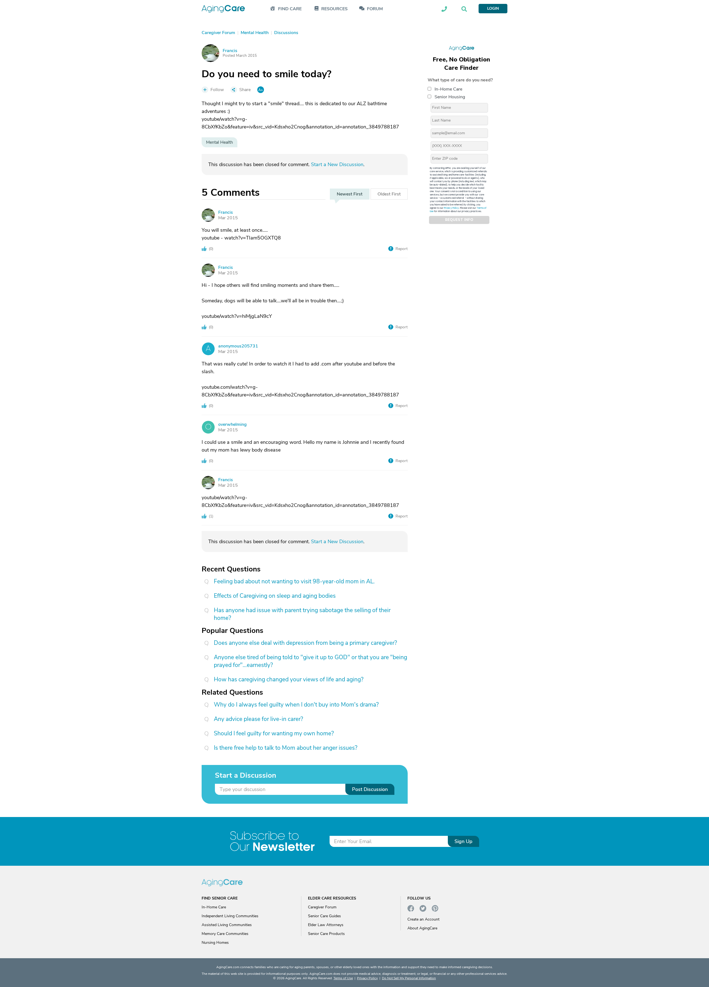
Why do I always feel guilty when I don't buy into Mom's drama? (296, 704)
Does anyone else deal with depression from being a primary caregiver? (305, 643)
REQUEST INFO (459, 219)
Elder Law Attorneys (325, 924)
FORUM (375, 9)
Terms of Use (343, 978)
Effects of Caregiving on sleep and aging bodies (275, 596)
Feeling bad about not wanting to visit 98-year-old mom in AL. (294, 581)
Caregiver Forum (322, 907)
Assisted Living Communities (227, 924)
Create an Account (423, 919)
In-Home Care (448, 89)
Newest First (350, 194)
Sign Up (463, 841)
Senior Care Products (326, 933)
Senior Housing (450, 97)
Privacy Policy (451, 207)
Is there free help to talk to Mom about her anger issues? (285, 748)
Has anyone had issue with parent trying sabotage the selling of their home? (302, 614)
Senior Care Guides (324, 916)
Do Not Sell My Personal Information (409, 978)
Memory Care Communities (225, 933)
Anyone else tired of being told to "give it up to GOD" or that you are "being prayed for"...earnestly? (310, 661)
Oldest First (389, 194)
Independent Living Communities (230, 916)
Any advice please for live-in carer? (258, 719)
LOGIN (493, 8)
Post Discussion (370, 789)
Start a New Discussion (337, 164)
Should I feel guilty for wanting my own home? (274, 733)
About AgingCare (422, 928)
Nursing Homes (215, 942)
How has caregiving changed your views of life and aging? (288, 679)
